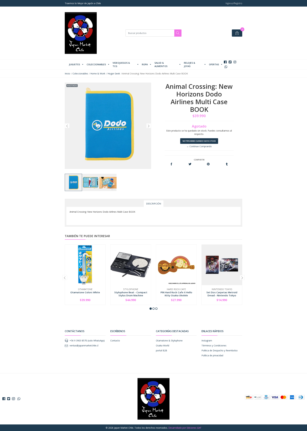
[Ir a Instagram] (234, 62)
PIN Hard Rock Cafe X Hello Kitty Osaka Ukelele (176, 294)
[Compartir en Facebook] (171, 164)
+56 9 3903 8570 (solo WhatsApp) (87, 340)
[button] (150, 308)
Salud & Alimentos (160, 64)
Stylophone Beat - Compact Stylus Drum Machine (130, 294)
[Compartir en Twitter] (190, 164)
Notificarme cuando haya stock (199, 141)
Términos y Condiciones (213, 345)
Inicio (67, 73)
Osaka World (162, 345)
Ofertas (214, 64)
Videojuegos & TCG (121, 64)
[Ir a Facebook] (225, 62)
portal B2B (161, 350)
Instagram (206, 340)
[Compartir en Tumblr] (227, 164)
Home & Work (97, 73)
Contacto (115, 340)
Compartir (199, 159)
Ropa (145, 64)
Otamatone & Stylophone (169, 340)
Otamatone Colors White (85, 292)
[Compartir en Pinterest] (208, 164)
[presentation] (67, 125)
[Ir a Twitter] (230, 62)
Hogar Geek (114, 73)
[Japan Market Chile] (81, 33)
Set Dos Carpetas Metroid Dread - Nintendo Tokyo (221, 294)
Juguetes (74, 64)
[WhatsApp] (226, 67)
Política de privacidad (212, 355)
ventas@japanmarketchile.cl (84, 345)
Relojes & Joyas (189, 64)
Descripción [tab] (153, 203)
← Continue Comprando (199, 146)
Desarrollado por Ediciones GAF (184, 427)
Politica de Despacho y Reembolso (219, 350)
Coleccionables (96, 64)
